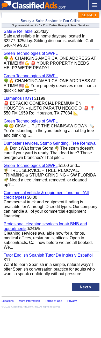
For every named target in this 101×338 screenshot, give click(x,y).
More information (29, 300)
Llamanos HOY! (18, 98)
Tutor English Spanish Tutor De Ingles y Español (48, 255)
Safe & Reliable (18, 31)
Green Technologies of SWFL (31, 53)
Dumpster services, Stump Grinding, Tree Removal (50, 143)
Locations (8, 300)
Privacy (72, 300)
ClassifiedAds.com (22, 306)
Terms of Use (53, 300)
